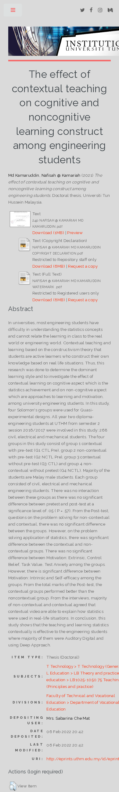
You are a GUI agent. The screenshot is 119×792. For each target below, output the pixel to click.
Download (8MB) (48, 299)
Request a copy (83, 266)
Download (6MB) (48, 266)
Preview (75, 232)
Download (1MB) (48, 232)
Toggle (13, 11)
